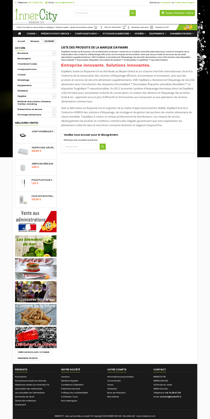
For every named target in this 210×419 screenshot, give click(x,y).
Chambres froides (181, 33)
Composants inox (86, 33)
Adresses (112, 388)
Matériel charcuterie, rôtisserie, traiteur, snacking (34, 102)
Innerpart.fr (20, 404)
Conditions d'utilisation (72, 384)
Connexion (165, 2)
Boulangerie (24, 58)
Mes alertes (113, 396)
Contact (159, 369)
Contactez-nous (69, 396)
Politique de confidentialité (74, 392)
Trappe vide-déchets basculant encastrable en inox (43, 147)
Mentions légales (69, 380)
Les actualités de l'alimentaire (30, 392)
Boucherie (23, 53)
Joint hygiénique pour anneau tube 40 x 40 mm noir (43, 131)
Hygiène (139, 33)
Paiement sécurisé (70, 388)
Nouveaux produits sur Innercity (30, 380)
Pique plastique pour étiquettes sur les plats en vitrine (43, 180)
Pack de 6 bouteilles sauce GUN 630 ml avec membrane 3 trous (43, 196)
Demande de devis (24, 396)
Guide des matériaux (25, 400)
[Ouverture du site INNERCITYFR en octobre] (105, 27)
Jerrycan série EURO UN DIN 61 (43, 163)
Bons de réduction (116, 392)
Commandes (114, 380)
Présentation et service (55, 33)
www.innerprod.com (145, 416)
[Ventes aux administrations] (36, 221)
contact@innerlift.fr (65, 2)
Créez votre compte (185, 2)
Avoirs (110, 384)
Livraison (65, 376)
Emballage (23, 80)
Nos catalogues (69, 400)
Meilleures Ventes (26, 123)
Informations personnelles (120, 376)
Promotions (21, 376)
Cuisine (31, 33)
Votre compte (116, 369)
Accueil (20, 48)
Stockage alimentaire (116, 33)
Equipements (156, 33)
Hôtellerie (23, 90)
